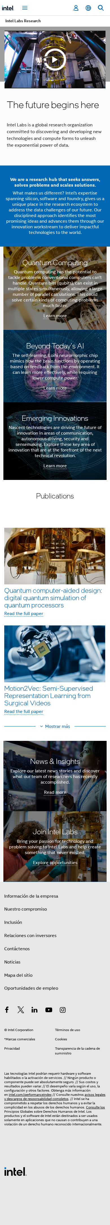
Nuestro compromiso (25, 909)
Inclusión (13, 922)
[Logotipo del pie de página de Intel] (15, 1171)
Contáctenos (17, 949)
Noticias (12, 962)
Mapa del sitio (18, 975)
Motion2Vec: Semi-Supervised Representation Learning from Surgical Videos (48, 695)
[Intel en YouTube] (49, 1011)
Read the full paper (23, 613)
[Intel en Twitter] (21, 1011)
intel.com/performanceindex (30, 1094)
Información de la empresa (31, 896)
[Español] (88, 8)
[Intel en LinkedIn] (34, 1011)
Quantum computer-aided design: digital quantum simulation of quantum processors (53, 597)
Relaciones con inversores (30, 935)
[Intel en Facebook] (7, 1011)
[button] (55, 621)
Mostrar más (57, 726)
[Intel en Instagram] (62, 1011)
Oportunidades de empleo (31, 988)
